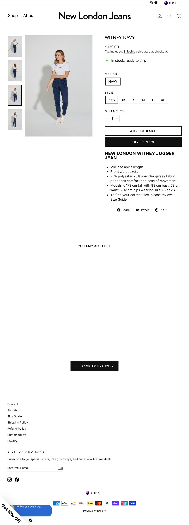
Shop (13, 15)
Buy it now (143, 142)
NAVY (112, 81)
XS (124, 100)
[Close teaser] (30, 520)
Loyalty (12, 441)
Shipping (129, 51)
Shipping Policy (17, 422)
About (29, 15)
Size (109, 92)
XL (163, 100)
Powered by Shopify (94, 511)
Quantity (115, 111)
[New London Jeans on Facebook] (17, 479)
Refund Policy (16, 428)
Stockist (12, 410)
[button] (15, 510)
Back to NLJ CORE (97, 365)
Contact (12, 404)
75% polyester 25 (143, 178)
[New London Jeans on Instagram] (9, 479)
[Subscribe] (60, 468)
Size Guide (118, 199)
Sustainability (16, 435)
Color (111, 74)
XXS (111, 100)
